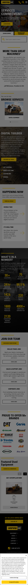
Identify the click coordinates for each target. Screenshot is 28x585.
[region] (14, 569)
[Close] (26, 555)
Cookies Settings (14, 577)
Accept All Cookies (14, 582)
